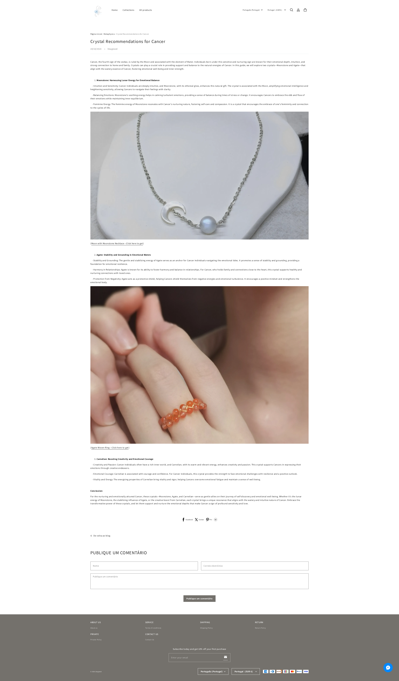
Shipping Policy (206, 628)
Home (115, 10)
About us (94, 628)
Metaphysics (109, 34)
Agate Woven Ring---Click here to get (110, 447)
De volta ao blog (102, 535)
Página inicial (96, 34)
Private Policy (96, 639)
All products (145, 10)
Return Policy (260, 628)
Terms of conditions (153, 628)
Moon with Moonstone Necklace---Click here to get (117, 243)
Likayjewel (98, 672)
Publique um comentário (199, 598)
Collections (128, 10)
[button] (291, 10)
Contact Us (149, 639)
